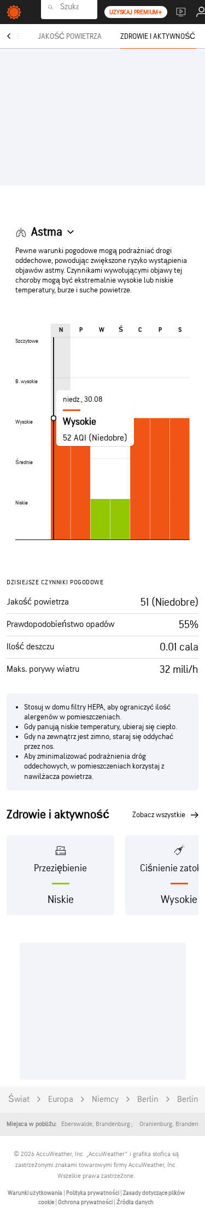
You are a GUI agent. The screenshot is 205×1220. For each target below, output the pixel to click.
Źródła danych (135, 1202)
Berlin (148, 1099)
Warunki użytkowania (35, 1192)
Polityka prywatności (93, 1192)
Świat (19, 1099)
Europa (60, 1099)
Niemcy (105, 1099)
